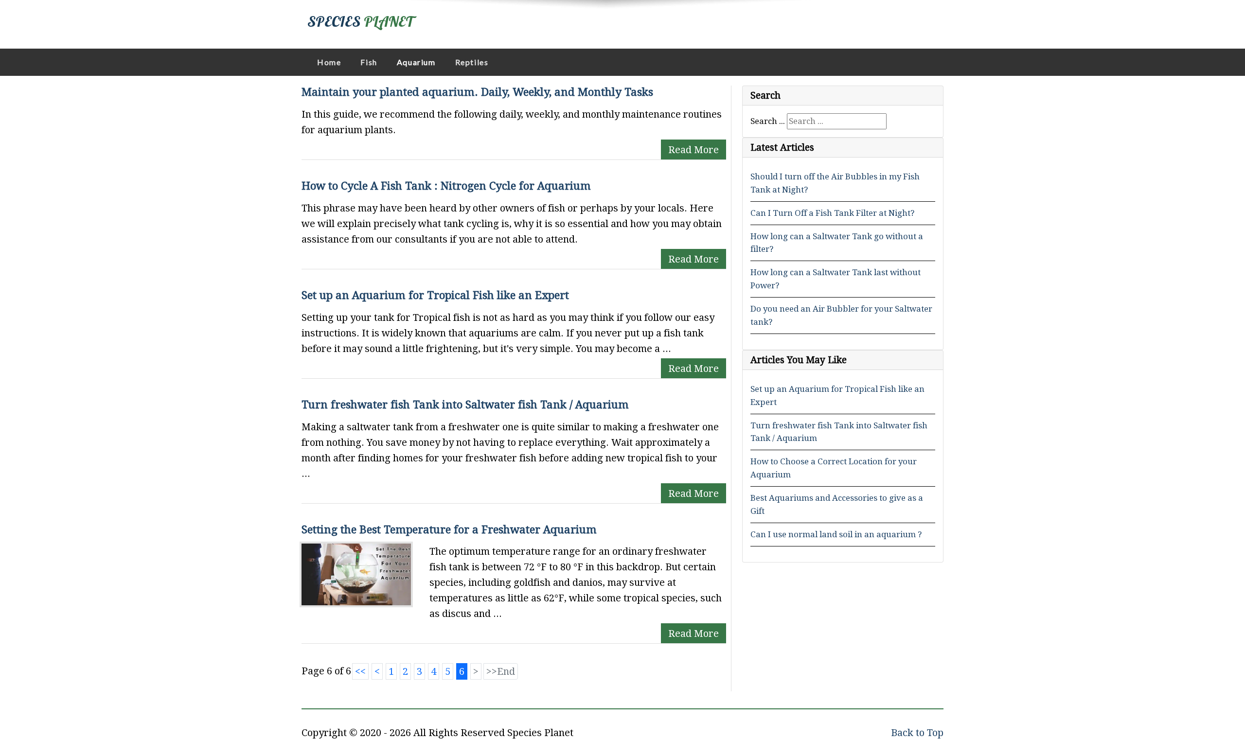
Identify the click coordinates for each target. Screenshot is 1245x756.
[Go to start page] (360, 671)
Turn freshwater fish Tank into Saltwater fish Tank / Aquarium (465, 404)
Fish (368, 62)
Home (329, 62)
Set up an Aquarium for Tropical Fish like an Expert (435, 295)
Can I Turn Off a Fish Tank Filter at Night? (832, 213)
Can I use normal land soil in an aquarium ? (836, 534)
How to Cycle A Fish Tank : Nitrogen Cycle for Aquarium (446, 185)
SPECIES (360, 21)
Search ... (767, 121)
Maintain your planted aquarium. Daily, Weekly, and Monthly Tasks (477, 92)
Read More (693, 150)
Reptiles (472, 62)
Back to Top (917, 732)
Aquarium (416, 62)
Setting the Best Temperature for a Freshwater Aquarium (449, 529)
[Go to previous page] (377, 671)
